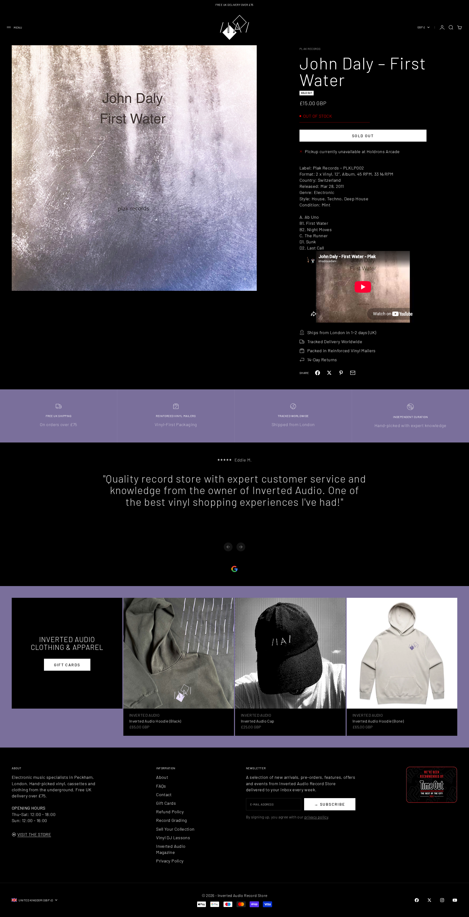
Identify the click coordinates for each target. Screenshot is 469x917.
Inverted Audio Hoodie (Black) (155, 721)
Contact (164, 794)
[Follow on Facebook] (416, 900)
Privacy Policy (169, 860)
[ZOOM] (245, 279)
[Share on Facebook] (317, 373)
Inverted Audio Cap (257, 721)
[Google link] (234, 569)
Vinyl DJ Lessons (173, 837)
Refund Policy (170, 811)
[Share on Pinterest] (341, 373)
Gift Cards (166, 803)
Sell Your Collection (175, 829)
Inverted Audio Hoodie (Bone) (378, 721)
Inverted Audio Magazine (170, 849)
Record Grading (171, 820)
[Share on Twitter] (329, 373)
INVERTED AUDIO (144, 715)
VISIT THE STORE (34, 834)
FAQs (161, 786)
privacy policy (316, 817)
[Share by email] (353, 373)
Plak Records (309, 48)
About (162, 777)
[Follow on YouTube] (454, 900)
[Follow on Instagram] (442, 900)
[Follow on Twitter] (429, 900)
